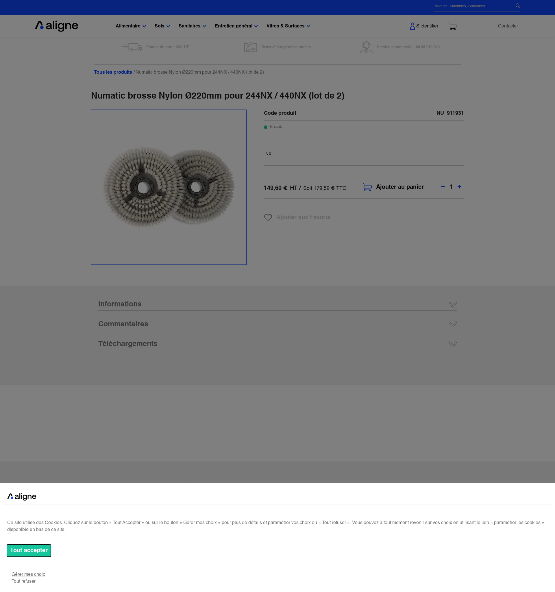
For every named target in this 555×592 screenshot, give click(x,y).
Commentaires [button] (123, 324)
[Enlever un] (443, 187)
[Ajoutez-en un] (459, 187)
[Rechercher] (515, 6)
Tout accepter (29, 551)
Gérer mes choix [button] (28, 574)
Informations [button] (120, 304)
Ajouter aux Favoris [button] (303, 217)
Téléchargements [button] (128, 344)
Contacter (508, 26)
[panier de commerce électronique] (452, 26)
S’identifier (427, 26)
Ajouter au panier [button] (400, 187)
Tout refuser (24, 581)
